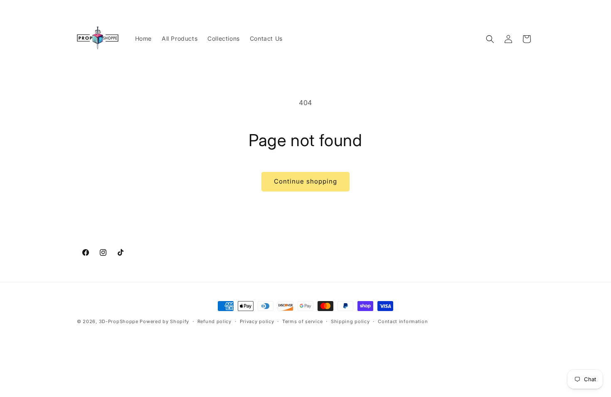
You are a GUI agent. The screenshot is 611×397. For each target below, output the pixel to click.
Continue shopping (305, 181)
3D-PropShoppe (118, 321)
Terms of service (302, 321)
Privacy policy (257, 321)
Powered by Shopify (164, 321)
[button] (490, 39)
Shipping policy (350, 321)
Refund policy (214, 321)
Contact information (403, 321)
